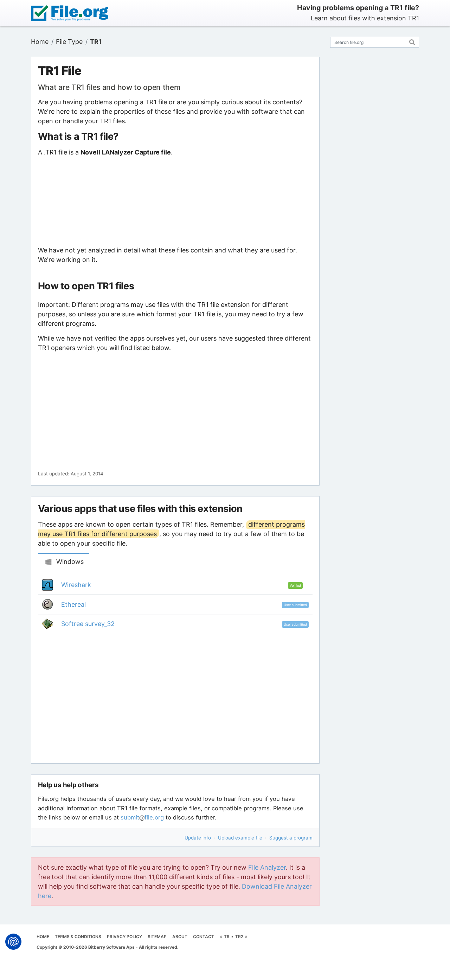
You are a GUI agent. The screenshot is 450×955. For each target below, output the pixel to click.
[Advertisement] (175, 201)
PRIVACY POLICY (124, 936)
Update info (198, 838)
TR (227, 936)
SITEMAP (157, 936)
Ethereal (73, 604)
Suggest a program (291, 838)
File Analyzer (267, 867)
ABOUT (179, 936)
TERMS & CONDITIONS (78, 936)
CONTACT (203, 936)
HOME (43, 936)
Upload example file (240, 838)
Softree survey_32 (88, 623)
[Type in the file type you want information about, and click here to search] (412, 41)
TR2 (239, 936)
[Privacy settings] (13, 942)
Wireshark (76, 584)
